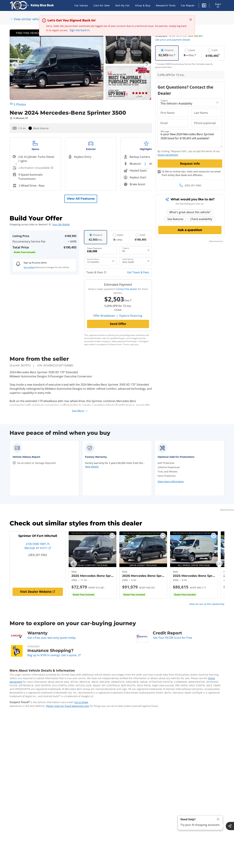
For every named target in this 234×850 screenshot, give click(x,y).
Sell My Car (122, 5)
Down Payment (94, 248)
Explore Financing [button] (130, 316)
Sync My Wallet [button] (61, 224)
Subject (164, 100)
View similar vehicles (29, 19)
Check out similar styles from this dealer (76, 523)
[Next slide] (146, 64)
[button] (204, 6)
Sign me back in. (80, 30)
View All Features (81, 199)
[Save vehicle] (112, 535)
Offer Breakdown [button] (104, 316)
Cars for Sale (101, 5)
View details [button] (92, 466)
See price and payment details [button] (172, 39)
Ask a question (190, 230)
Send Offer (118, 324)
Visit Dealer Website (36, 592)
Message (165, 131)
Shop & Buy (142, 5)
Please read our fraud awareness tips (67, 706)
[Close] (218, 819)
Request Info (190, 163)
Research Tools (165, 5)
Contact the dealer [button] (126, 289)
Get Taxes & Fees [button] (138, 272)
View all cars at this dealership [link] (206, 604)
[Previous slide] (14, 64)
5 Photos (20, 104)
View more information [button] (171, 481)
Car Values (81, 5)
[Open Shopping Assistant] (230, 826)
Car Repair (188, 5)
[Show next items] (145, 164)
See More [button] (78, 411)
